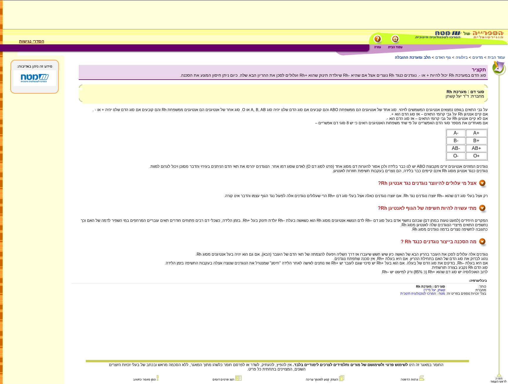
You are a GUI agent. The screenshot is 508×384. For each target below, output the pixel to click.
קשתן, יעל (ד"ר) (434, 290)
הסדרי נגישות (31, 41)
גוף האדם (443, 57)
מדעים (477, 57)
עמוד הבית (496, 57)
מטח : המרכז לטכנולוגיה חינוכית (422, 293)
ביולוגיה (462, 57)
